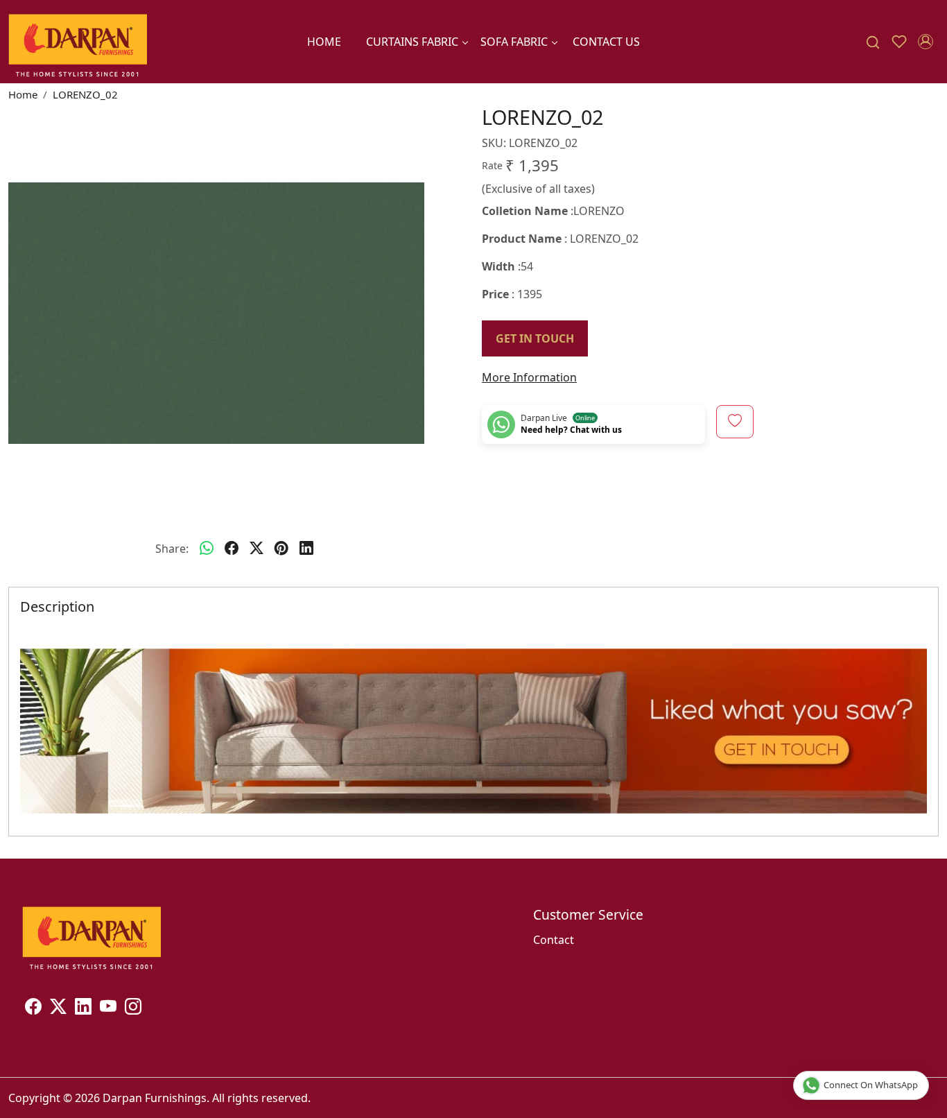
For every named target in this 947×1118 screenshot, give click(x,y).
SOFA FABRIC (514, 41)
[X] (58, 1008)
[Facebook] (33, 1008)
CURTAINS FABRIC (412, 41)
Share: (172, 548)
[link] (873, 42)
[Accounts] (925, 41)
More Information (529, 377)
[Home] (77, 41)
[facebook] (231, 549)
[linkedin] (306, 549)
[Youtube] (108, 1008)
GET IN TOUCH (535, 338)
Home (324, 41)
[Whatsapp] (206, 549)
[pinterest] (281, 549)
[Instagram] (133, 1008)
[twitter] (256, 549)
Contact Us (606, 41)
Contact (553, 939)
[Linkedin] (83, 1008)
